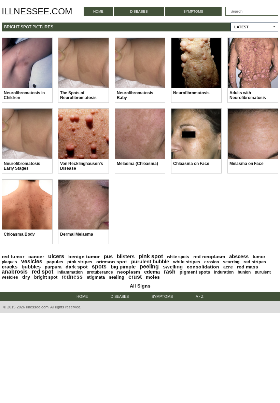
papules (54, 261)
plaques (9, 262)
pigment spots (195, 272)
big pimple (123, 266)
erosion (211, 262)
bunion (244, 272)
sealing (116, 277)
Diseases (139, 11)
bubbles (31, 266)
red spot (42, 272)
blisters (126, 256)
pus (108, 256)
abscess (239, 256)
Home (98, 11)
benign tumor (84, 256)
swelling (173, 266)
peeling (149, 266)
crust (135, 277)
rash (170, 272)
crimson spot (111, 261)
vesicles (31, 261)
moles (153, 277)
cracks (9, 266)
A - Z (200, 296)
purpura (53, 266)
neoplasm (128, 272)
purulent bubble (150, 261)
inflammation (70, 272)
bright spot (45, 277)
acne (228, 267)
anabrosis (15, 272)
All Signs (140, 286)
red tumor (13, 256)
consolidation (203, 266)
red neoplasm (209, 256)
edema (152, 272)
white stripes (186, 261)
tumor (259, 256)
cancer (36, 256)
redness (72, 277)
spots (99, 266)
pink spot (151, 256)
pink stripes (79, 261)
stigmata (96, 277)
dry (26, 277)
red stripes (254, 261)
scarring (231, 262)
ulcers (56, 256)
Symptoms (193, 11)
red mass (247, 266)
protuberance (100, 272)
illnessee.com (37, 11)
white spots (178, 256)
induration (224, 272)
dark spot (77, 266)
